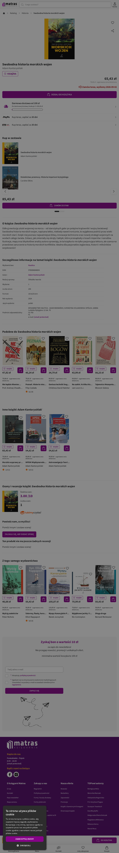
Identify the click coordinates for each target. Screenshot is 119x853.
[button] (25, 845)
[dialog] (24, 828)
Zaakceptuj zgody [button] (25, 839)
